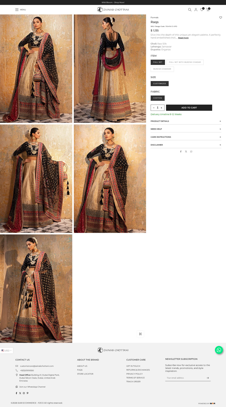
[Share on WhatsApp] (191, 151)
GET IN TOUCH (133, 366)
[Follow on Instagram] (24, 393)
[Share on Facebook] (181, 151)
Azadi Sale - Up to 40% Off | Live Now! (113, 2)
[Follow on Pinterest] (27, 393)
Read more (183, 38)
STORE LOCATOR (85, 374)
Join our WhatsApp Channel (32, 387)
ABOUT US (82, 366)
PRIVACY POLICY (134, 374)
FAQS (79, 370)
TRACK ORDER (133, 381)
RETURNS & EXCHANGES (138, 370)
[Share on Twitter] (186, 151)
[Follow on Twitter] (20, 393)
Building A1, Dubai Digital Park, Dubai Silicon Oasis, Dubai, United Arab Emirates (39, 378)
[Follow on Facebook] (16, 393)
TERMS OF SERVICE (135, 378)
